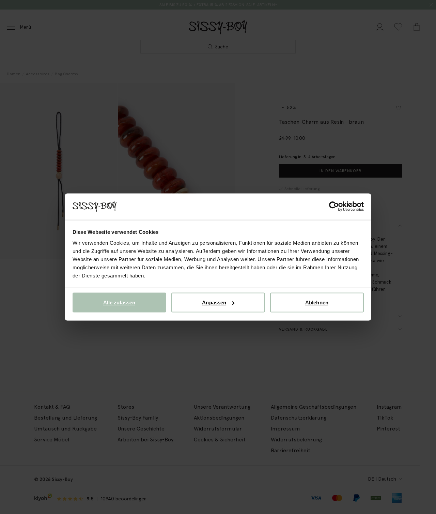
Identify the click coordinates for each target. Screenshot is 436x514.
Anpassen (214, 302)
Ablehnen (316, 302)
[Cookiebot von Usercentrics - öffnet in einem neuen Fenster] (334, 206)
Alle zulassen (119, 302)
